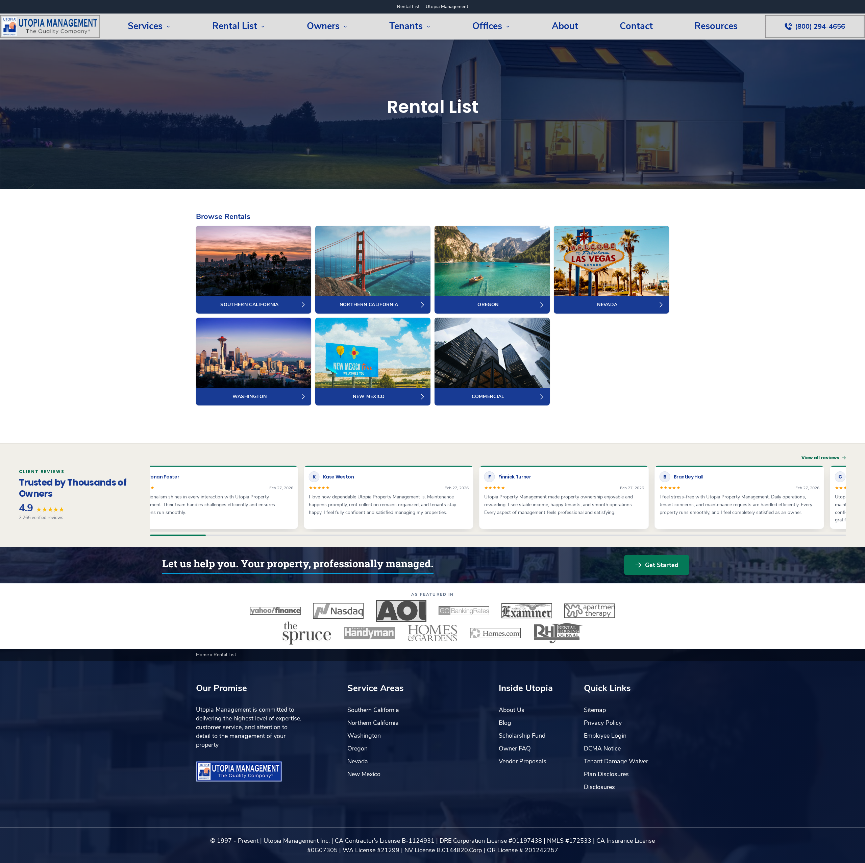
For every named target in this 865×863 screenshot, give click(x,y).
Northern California (373, 723)
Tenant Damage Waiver (616, 761)
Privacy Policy (603, 723)
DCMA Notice (602, 748)
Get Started (661, 565)
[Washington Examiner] (526, 610)
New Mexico (363, 774)
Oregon (357, 748)
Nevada (357, 761)
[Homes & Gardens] (432, 633)
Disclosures (599, 787)
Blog (505, 723)
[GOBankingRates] (464, 610)
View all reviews (820, 457)
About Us (511, 710)
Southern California (373, 710)
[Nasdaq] (338, 610)
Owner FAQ (515, 748)
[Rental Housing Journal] (558, 633)
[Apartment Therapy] (589, 610)
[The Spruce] (306, 633)
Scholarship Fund (522, 736)
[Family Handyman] (369, 633)
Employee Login (605, 736)
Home (203, 654)
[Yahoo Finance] (275, 610)
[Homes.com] (495, 633)
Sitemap (595, 710)
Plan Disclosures (606, 774)
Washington (364, 736)
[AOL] (401, 610)
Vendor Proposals (522, 761)
